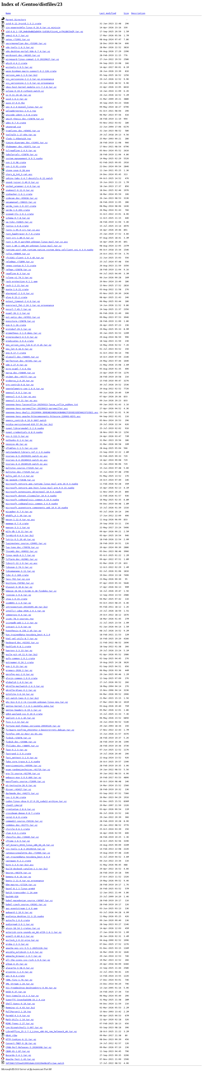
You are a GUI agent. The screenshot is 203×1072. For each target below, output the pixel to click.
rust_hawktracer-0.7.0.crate (23, 234)
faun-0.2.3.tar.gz (16, 750)
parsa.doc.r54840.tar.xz (20, 373)
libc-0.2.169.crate (17, 575)
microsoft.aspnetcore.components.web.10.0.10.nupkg (37, 507)
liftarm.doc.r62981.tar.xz (21, 559)
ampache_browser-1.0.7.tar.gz (23, 956)
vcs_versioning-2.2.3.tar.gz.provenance (30, 79)
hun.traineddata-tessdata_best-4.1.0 (28, 634)
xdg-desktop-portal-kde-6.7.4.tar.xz (28, 51)
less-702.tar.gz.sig (18, 579)
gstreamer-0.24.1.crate (20, 662)
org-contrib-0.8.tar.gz (20, 384)
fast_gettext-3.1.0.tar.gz (21, 757)
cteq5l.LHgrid (14, 805)
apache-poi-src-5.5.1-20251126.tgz (27, 948)
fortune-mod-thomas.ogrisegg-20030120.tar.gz (33, 726)
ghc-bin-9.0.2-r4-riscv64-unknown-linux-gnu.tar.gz (37, 702)
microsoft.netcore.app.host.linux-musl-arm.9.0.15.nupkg (40, 488)
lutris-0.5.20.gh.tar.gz (20, 539)
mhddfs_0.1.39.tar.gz (18, 515)
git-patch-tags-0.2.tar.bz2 (22, 698)
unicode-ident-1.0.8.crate (21, 115)
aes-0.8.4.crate (15, 976)
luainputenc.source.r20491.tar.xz (26, 543)
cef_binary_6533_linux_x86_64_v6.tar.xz (30, 845)
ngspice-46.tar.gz (16, 444)
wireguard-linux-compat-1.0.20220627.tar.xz (32, 59)
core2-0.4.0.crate (16, 817)
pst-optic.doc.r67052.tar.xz (23, 317)
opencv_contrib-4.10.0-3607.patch (26, 420)
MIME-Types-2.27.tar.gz (20, 1023)
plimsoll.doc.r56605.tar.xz (22, 357)
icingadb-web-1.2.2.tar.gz (21, 623)
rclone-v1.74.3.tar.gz (19, 277)
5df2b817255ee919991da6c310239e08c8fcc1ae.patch (35, 1063)
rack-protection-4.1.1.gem (21, 281)
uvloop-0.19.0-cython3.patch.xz (25, 91)
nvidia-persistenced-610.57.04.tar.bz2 (29, 424)
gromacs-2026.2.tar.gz (19, 670)
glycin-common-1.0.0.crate (21, 678)
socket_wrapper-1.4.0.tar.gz (23, 186)
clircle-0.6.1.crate (18, 829)
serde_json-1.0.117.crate (21, 206)
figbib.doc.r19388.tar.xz (21, 742)
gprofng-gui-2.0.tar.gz (20, 674)
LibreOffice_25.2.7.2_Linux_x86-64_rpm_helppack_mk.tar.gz (41, 1031)
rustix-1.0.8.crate (17, 226)
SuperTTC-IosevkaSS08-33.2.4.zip (25, 1000)
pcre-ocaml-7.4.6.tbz (18, 369)
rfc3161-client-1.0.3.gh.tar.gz (25, 257)
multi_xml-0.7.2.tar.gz (20, 476)
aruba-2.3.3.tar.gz (17, 944)
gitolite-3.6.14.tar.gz (20, 694)
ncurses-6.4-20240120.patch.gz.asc (27, 464)
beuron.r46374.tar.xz (18, 873)
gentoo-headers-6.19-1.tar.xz (23, 710)
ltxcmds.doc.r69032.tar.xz (21, 551)
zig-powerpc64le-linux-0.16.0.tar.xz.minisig (33, 27)
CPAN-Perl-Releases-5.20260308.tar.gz (28, 1047)
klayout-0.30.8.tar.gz (19, 587)
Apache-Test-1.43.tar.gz (20, 1059)
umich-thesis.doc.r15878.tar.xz (25, 119)
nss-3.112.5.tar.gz (17, 436)
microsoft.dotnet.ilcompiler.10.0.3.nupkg (31, 496)
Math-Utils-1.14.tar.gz (20, 1019)
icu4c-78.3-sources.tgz (20, 619)
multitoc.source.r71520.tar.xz (24, 468)
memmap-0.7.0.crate (17, 523)
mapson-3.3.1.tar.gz (18, 527)
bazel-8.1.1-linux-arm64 (20, 888)
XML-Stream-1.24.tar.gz (20, 984)
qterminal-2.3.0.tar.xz (20, 293)
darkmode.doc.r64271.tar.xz (22, 793)
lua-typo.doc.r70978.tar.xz (22, 547)
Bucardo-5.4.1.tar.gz (18, 1055)
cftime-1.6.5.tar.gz (18, 841)
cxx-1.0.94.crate (16, 797)
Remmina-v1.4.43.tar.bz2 (20, 1007)
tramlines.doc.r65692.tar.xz (23, 131)
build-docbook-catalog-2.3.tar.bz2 (27, 869)
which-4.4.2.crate (16, 63)
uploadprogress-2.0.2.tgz (21, 111)
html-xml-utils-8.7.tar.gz (21, 638)
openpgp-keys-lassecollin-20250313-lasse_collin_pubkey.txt (42, 404)
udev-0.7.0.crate (16, 123)
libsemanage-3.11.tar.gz (20, 571)
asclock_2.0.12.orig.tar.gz (22, 940)
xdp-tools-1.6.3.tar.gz (20, 47)
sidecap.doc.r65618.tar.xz (21, 198)
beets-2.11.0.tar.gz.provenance (25, 880)
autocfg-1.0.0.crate (18, 920)
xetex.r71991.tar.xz (18, 39)
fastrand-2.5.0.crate (18, 753)
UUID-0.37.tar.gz (16, 992)
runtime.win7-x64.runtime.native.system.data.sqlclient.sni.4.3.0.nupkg (49, 250)
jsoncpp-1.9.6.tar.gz (18, 595)
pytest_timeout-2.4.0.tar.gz (23, 301)
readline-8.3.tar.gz (18, 273)
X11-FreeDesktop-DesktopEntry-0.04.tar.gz (31, 988)
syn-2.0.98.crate (16, 162)
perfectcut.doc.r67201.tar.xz (23, 361)
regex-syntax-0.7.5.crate (21, 265)
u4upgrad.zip (13, 127)
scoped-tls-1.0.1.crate (20, 214)
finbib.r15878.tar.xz (18, 738)
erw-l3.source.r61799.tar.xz (23, 773)
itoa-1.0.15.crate (16, 599)
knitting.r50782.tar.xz (20, 583)
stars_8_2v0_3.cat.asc (19, 174)
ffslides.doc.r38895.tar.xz (22, 746)
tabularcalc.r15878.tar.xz (21, 154)
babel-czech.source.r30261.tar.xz (26, 904)
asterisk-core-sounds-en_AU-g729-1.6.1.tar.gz (34, 932)
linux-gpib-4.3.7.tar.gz (20, 555)
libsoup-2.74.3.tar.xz (19, 567)
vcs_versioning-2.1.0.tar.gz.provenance (30, 83)
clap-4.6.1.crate (16, 833)
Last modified (108, 13)
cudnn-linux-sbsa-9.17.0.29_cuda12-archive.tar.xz (36, 801)
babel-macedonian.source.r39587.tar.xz (29, 900)
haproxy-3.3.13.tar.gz (19, 650)
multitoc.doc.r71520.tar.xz (22, 472)
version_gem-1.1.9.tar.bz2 (21, 75)
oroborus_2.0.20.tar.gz (20, 381)
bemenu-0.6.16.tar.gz (18, 877)
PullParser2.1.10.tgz (18, 1011)
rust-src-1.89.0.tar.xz (20, 238)
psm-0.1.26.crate (16, 325)
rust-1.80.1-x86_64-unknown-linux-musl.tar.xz (34, 246)
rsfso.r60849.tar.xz (18, 254)
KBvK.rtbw (11, 1035)
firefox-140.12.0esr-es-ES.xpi (24, 734)
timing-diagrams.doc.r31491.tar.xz (27, 142)
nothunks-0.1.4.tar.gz (19, 440)
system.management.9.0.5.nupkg (24, 158)
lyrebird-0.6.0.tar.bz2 (20, 535)
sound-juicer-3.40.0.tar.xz (22, 182)
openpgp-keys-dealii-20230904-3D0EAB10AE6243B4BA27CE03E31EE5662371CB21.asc (52, 412)
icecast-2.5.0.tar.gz (18, 627)
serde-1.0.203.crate (18, 210)
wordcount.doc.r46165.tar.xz (23, 55)
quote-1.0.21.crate (17, 289)
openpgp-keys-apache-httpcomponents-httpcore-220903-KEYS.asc (43, 416)
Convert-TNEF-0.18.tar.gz (21, 1043)
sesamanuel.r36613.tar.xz (21, 202)
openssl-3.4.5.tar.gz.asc (21, 396)
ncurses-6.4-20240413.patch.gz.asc (27, 460)
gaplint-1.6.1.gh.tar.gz (20, 718)
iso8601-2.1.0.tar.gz (18, 603)
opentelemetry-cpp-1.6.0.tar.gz (25, 388)
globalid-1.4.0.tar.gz (19, 682)
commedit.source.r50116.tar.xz (24, 821)
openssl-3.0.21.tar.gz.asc (21, 400)
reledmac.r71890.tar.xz (20, 261)
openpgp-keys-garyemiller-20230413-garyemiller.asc (37, 408)
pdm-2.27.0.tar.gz (16, 365)
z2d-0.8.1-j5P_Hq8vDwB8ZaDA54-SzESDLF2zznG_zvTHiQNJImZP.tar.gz (44, 31)
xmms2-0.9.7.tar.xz (17, 35)
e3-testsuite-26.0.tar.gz (21, 785)
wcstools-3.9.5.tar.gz (19, 67)
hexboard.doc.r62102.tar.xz (22, 642)
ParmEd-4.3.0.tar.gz (18, 1015)
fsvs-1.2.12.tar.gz (17, 722)
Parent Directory (16, 19)
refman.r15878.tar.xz (18, 269)
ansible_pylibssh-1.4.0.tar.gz (24, 952)
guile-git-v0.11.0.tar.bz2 (21, 654)
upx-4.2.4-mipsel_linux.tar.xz (24, 107)
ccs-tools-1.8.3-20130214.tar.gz (25, 849)
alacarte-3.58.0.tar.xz (20, 968)
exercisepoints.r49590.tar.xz (23, 765)
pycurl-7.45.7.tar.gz (18, 309)
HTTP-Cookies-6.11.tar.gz (21, 1039)
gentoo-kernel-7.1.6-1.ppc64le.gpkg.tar (30, 706)
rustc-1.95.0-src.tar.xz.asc (23, 230)
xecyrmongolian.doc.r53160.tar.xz (26, 43)
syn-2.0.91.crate (16, 166)
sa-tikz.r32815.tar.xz (19, 222)
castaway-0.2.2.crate (18, 861)
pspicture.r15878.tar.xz (20, 321)
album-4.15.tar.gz (16, 964)
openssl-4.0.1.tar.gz (18, 392)
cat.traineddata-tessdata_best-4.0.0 (28, 857)
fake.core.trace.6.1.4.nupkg (23, 761)
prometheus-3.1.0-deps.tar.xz (23, 333)
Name (8, 13)
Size (126, 13)
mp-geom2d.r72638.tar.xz (20, 480)
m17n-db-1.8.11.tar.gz (19, 531)
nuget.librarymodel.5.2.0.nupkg (25, 428)
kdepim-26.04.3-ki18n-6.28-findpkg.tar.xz (31, 591)
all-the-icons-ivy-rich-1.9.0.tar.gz (28, 960)
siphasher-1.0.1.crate (19, 194)
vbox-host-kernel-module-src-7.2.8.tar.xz (31, 87)
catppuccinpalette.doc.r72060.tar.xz (28, 853)
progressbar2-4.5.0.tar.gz (21, 337)
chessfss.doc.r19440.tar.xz (22, 837)
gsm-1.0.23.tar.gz (16, 666)
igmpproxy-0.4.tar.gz (18, 615)
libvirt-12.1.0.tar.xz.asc (21, 563)
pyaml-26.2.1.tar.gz (18, 313)
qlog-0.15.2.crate (16, 297)
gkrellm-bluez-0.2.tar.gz (21, 690)
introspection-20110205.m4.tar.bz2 (27, 607)
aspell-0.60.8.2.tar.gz (20, 936)
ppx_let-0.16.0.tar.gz (19, 349)
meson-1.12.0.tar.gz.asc (20, 519)
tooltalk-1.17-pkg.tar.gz (21, 134)
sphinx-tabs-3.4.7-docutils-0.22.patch (29, 178)
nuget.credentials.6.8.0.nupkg (24, 432)
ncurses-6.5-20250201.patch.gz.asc (27, 456)
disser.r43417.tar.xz (18, 789)
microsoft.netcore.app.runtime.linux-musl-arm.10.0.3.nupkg (42, 484)
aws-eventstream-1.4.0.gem (21, 908)
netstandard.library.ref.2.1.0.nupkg (28, 452)
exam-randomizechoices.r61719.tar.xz (28, 769)
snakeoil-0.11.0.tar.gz (20, 190)
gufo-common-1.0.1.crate (20, 658)
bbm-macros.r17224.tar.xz (21, 884)
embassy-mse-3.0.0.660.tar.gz (23, 777)
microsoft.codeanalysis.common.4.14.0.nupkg (32, 500)
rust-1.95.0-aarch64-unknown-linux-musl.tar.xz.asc (37, 242)
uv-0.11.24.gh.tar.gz (18, 95)
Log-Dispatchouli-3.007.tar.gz (24, 1027)
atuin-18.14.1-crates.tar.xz (23, 928)
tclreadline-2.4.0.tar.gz (21, 150)
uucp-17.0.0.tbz (15, 103)
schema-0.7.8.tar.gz (18, 218)
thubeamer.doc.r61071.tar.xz (23, 146)
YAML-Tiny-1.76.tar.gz (19, 980)
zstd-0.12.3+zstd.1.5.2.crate (23, 23)
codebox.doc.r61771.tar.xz (21, 825)
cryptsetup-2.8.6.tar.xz (20, 809)
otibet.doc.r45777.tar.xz (21, 377)
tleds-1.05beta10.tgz (18, 138)
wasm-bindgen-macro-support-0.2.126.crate (31, 71)
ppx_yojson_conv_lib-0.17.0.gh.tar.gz (28, 345)
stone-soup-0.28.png (18, 170)
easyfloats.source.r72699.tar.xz (25, 781)
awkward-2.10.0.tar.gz (19, 912)
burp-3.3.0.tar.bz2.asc (20, 865)
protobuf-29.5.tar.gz (18, 329)
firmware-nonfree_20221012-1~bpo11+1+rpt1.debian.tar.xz (40, 730)
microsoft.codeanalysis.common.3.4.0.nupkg (32, 504)
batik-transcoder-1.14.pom (21, 892)
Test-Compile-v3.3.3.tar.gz (22, 996)
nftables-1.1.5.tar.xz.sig (21, 448)
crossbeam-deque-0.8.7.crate (23, 813)
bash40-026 (12, 896)
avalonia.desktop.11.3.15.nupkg (25, 916)
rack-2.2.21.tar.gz (17, 285)
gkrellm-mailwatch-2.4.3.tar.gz (25, 686)
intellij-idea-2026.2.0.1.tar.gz (25, 611)
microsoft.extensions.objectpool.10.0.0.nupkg (34, 492)
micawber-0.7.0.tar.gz (19, 511)
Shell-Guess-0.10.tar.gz (20, 1003)
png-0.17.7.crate (16, 353)
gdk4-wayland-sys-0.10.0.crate (24, 714)
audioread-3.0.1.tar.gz (20, 924)
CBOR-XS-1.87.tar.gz (18, 1051)
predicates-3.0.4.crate (20, 341)
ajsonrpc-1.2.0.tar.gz (19, 972)
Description (138, 13)
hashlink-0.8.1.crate (18, 646)
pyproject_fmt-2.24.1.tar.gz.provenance (30, 305)
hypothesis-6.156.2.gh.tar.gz (23, 630)
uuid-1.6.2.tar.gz (16, 99)
